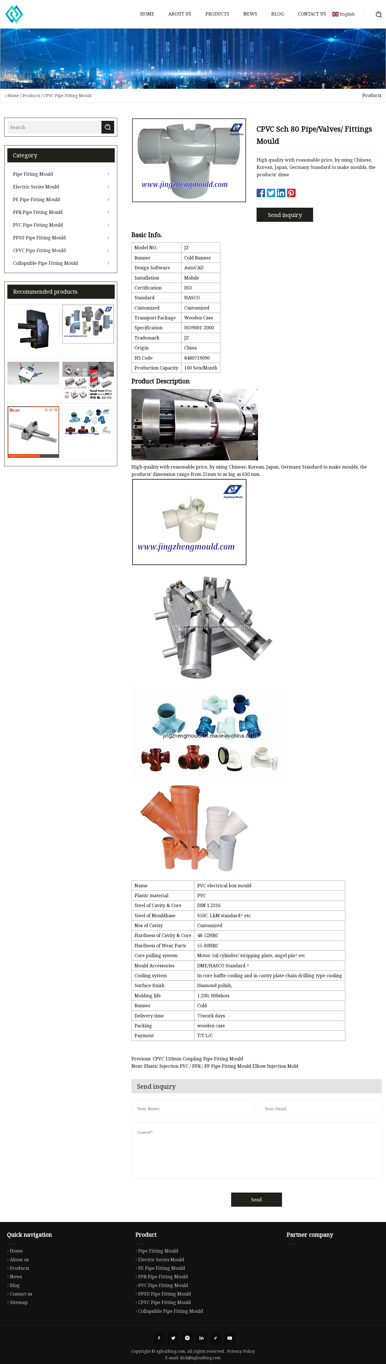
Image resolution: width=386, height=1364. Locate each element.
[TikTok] (215, 1338)
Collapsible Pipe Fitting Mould (45, 263)
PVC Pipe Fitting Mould (38, 225)
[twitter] (173, 1338)
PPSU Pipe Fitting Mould (39, 238)
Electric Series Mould (36, 187)
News (250, 14)
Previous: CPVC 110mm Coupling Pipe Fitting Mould (187, 1059)
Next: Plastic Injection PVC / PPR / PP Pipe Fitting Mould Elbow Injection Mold (214, 1066)
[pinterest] (187, 1338)
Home (147, 14)
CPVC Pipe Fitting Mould (68, 95)
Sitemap (19, 1302)
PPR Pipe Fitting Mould (38, 212)
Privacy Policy (241, 1351)
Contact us (312, 14)
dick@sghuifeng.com (200, 1357)
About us (179, 14)
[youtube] (229, 1338)
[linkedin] (201, 1338)
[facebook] (159, 1338)
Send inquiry (285, 215)
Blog (277, 14)
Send (256, 1200)
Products (217, 14)
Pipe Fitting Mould (33, 174)
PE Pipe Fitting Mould (36, 199)
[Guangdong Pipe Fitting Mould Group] (14, 14)
